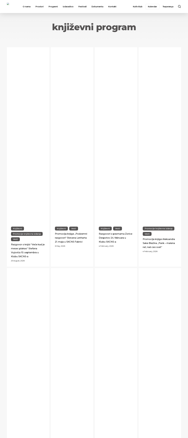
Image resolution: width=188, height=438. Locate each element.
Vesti (15, 239)
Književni (17, 228)
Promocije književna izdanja (27, 234)
